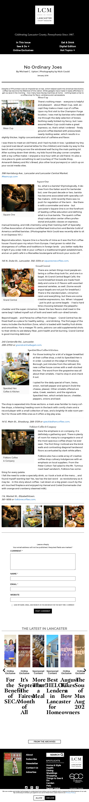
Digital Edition (67, 46)
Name (14, 574)
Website (14, 595)
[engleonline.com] (76, 783)
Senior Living (53, 788)
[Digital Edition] (13, 775)
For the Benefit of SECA (13, 690)
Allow (39, 798)
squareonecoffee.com (56, 261)
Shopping (51, 775)
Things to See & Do (54, 779)
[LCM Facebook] (37, 788)
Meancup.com (9, 176)
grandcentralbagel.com (28, 345)
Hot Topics (66, 50)
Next (84, 670)
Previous (5, 670)
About (29, 754)
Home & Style (53, 765)
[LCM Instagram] (26, 788)
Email (14, 584)
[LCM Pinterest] (31, 788)
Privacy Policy (70, 792)
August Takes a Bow (69, 687)
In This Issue (23, 42)
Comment (16, 551)
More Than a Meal (39, 687)
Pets (48, 785)
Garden (50, 783)
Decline (50, 798)
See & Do (22, 46)
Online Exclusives (23, 50)
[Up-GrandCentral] (74, 517)
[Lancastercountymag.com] (76, 768)
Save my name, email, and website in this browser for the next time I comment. (44, 605)
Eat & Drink (67, 42)
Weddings (51, 773)
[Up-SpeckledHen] (32, 517)
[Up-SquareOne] (11, 517)
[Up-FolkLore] (53, 517)
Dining (49, 770)
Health (50, 768)
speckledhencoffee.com (56, 421)
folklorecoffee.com (24, 499)
